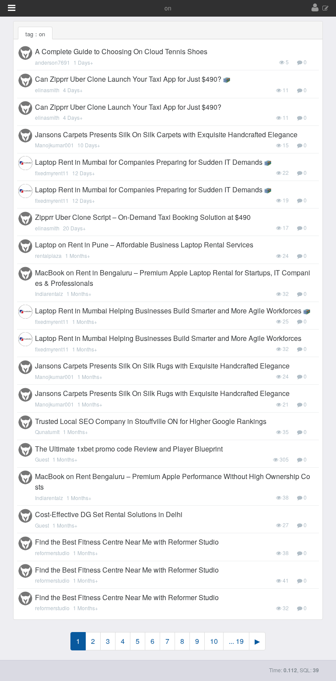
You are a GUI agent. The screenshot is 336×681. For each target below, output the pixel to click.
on (168, 7)
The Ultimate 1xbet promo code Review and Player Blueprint (129, 449)
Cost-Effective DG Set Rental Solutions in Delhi (108, 514)
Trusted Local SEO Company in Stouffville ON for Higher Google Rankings (150, 421)
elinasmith (47, 90)
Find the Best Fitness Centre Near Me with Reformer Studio (127, 542)
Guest (42, 459)
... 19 (236, 641)
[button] (11, 8)
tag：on (35, 34)
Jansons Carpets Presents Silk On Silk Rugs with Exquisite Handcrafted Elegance (162, 366)
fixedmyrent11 (52, 173)
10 (214, 641)
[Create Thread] (325, 8)
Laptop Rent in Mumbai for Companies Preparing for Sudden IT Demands (148, 162)
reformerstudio (52, 552)
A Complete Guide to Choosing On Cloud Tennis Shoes (121, 51)
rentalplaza (48, 255)
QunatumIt (47, 431)
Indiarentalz (49, 293)
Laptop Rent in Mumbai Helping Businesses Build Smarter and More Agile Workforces (168, 311)
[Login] (315, 8)
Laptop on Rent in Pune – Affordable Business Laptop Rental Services (144, 245)
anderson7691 (52, 62)
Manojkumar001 (54, 145)
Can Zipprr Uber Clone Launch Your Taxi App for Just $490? (128, 79)
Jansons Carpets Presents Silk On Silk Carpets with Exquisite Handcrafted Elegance (166, 134)
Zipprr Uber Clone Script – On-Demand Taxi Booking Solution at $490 (143, 217)
